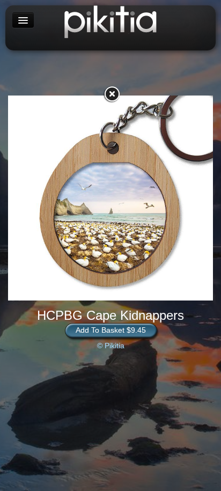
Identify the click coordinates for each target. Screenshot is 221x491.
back (111, 94)
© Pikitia (110, 345)
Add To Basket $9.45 (111, 330)
